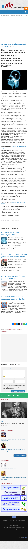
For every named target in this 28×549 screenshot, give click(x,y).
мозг (14, 329)
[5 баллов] (9, 220)
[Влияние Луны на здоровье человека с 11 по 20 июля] (14, 435)
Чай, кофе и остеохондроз (8, 468)
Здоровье (4, 15)
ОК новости (11, 15)
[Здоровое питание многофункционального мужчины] (14, 473)
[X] (19, 324)
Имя (4, 379)
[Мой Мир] (17, 324)
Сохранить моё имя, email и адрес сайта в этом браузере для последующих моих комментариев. (14, 387)
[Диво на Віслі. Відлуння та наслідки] (14, 410)
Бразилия (9, 329)
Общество (4, 420)
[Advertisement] (14, 29)
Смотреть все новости (20, 455)
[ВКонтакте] (13, 324)
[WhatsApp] (24, 324)
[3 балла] (5, 220)
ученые (19, 329)
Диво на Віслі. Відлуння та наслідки (12, 423)
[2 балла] (3, 220)
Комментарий (7, 368)
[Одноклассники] (15, 324)
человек (4, 331)
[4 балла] (7, 220)
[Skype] (26, 324)
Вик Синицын (5, 46)
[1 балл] (2, 220)
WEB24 (25, 537)
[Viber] (21, 324)
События (19, 15)
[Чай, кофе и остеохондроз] (14, 464)
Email (15, 379)
